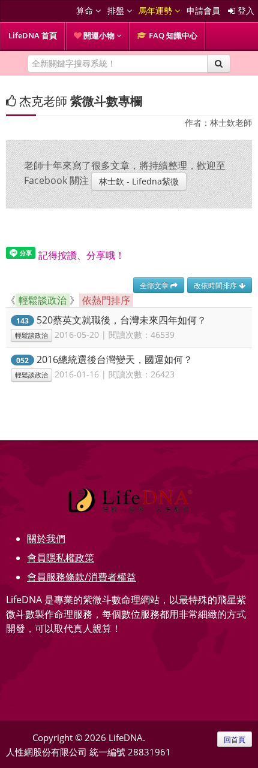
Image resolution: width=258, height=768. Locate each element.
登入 (244, 10)
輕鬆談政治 (31, 335)
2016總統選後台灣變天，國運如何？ (115, 359)
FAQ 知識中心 (172, 35)
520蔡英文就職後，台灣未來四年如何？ (121, 319)
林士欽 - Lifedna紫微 (139, 181)
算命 (85, 10)
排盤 (117, 10)
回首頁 (234, 739)
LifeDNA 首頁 (32, 35)
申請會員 (203, 10)
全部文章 (155, 285)
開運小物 (99, 35)
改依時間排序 (216, 285)
